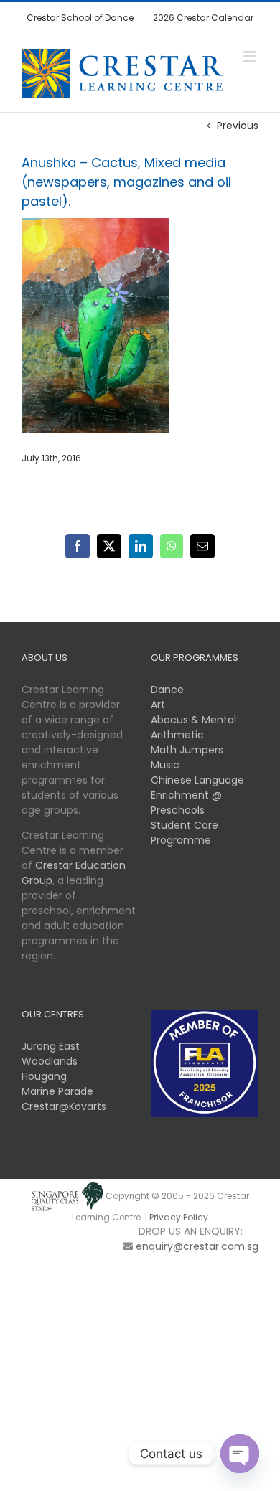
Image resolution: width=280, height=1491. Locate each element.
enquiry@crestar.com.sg (197, 1246)
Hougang (44, 1076)
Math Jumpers (187, 750)
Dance (167, 689)
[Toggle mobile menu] (250, 56)
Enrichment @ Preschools (186, 802)
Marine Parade (57, 1091)
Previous (237, 125)
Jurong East (51, 1046)
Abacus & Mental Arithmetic (193, 727)
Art (158, 704)
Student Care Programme (184, 832)
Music (165, 765)
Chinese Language (197, 780)
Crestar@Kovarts (64, 1106)
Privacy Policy (178, 1217)
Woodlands (50, 1061)
